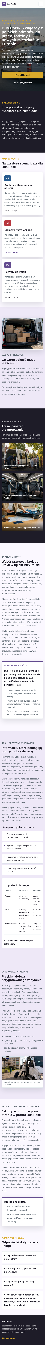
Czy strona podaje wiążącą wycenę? (19, 1283)
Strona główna (8, 1338)
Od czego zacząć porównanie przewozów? (20, 1270)
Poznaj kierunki (22, 75)
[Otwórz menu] (41, 4)
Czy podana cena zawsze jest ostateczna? (18, 942)
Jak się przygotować (22, 83)
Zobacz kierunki (11, 252)
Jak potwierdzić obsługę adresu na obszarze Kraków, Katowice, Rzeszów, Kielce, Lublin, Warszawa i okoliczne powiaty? (22, 1300)
